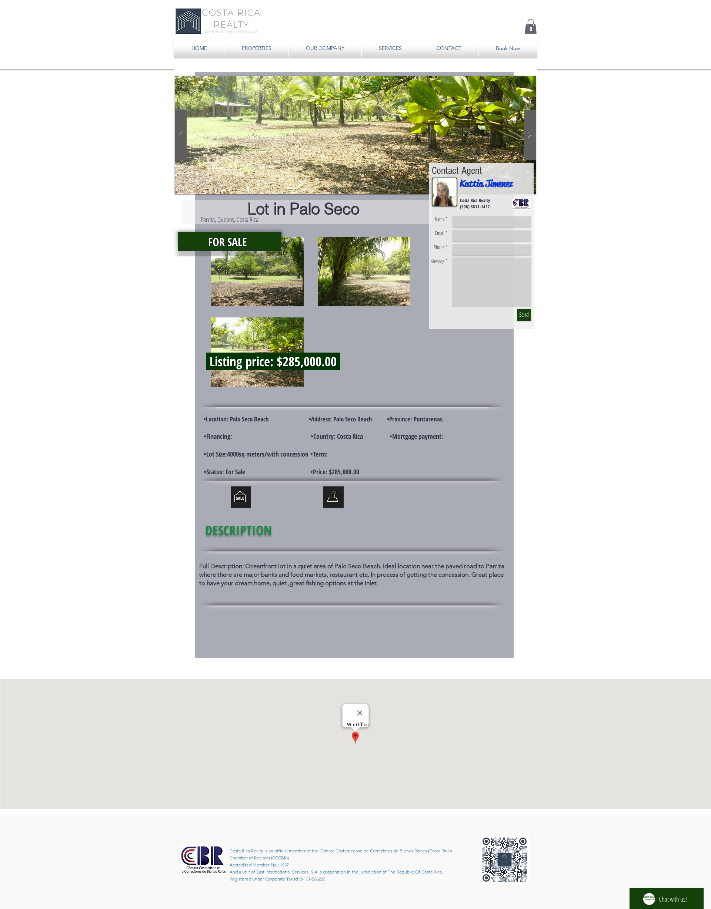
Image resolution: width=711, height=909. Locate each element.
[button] (530, 26)
